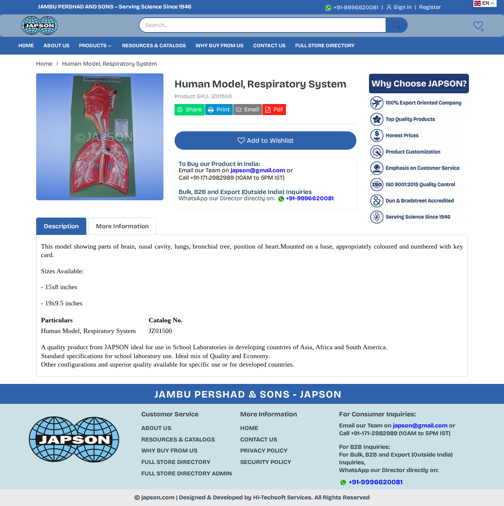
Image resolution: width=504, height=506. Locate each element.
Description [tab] (61, 226)
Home (249, 428)
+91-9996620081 (355, 7)
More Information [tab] (122, 226)
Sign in (403, 7)
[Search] (397, 25)
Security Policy (265, 461)
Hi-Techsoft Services (282, 497)
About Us (156, 428)
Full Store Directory (175, 461)
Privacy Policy (263, 450)
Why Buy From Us (169, 450)
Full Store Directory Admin (186, 473)
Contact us (258, 439)
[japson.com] (39, 25)
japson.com (158, 497)
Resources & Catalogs (178, 439)
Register (430, 7)
